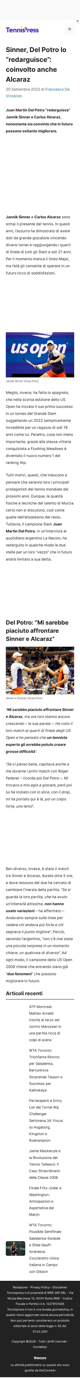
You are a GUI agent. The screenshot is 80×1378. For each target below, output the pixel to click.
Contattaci (40, 1347)
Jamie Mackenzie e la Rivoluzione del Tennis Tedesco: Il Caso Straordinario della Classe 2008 (44, 1164)
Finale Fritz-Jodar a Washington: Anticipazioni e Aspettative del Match (45, 1201)
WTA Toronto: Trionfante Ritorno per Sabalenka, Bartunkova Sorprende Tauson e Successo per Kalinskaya (45, 1070)
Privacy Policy (40, 1287)
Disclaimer (60, 1287)
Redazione (20, 1287)
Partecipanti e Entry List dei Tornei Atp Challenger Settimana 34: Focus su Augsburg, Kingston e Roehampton (46, 1120)
